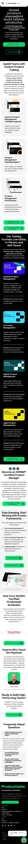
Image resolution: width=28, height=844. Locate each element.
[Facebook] (3, 825)
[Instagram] (14, 825)
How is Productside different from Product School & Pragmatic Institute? (14, 768)
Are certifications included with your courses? (12, 754)
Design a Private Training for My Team (13, 222)
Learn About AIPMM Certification (13, 503)
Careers (4, 820)
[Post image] (14, 678)
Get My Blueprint (12, 558)
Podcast (4, 809)
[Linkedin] (11, 825)
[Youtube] (8, 825)
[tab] (14, 734)
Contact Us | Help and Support (11, 822)
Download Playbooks (13, 565)
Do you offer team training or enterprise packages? (13, 760)
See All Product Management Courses (13, 459)
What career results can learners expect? (14, 774)
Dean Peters (14, 687)
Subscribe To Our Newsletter (10, 802)
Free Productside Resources (13, 228)
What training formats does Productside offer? (13, 734)
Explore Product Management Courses (13, 44)
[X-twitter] (5, 825)
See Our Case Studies (13, 643)
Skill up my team (12, 714)
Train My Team (13, 52)
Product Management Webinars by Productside (12, 812)
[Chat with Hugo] (24, 840)
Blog (3, 807)
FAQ (3, 819)
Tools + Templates (7, 814)
